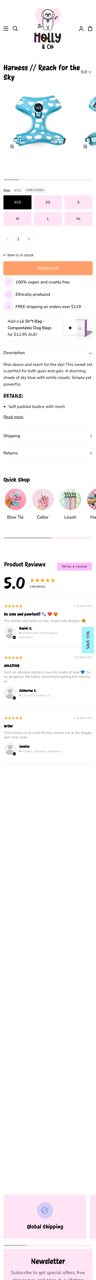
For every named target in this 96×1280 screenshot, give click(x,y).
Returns (10, 453)
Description (14, 352)
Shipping (11, 436)
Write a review (74, 566)
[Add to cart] (70, 328)
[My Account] (79, 28)
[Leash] (70, 506)
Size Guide (35, 190)
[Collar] (43, 506)
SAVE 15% (88, 640)
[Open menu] (4, 28)
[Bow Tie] (15, 506)
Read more (13, 417)
